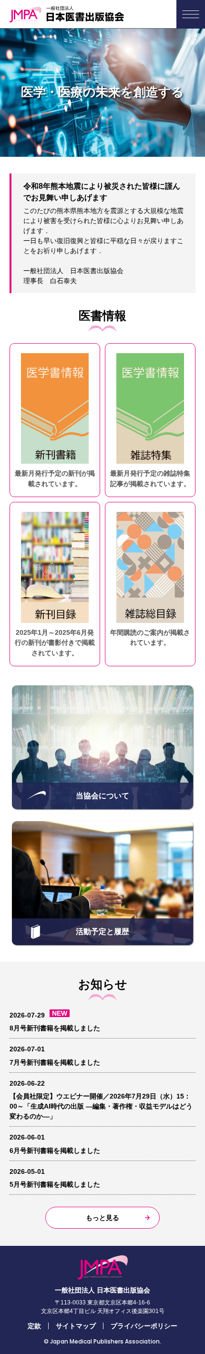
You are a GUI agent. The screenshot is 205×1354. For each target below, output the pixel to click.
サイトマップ (76, 1326)
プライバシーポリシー (144, 1326)
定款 (34, 1326)
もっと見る (102, 1218)
